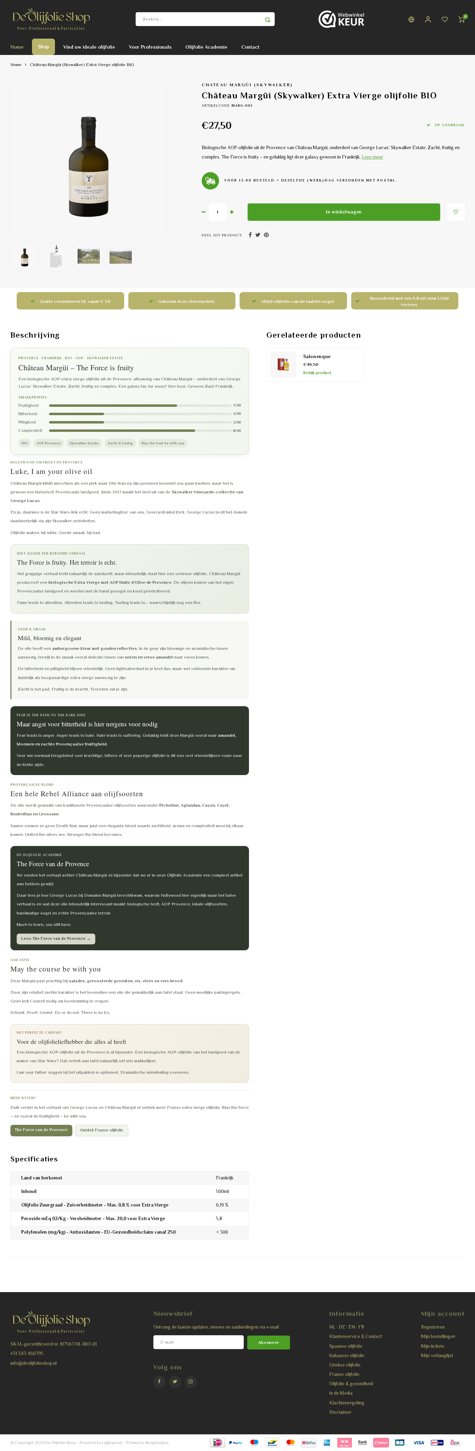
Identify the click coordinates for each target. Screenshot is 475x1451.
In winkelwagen (344, 212)
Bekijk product (317, 372)
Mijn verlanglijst (437, 1355)
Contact (250, 47)
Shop (43, 46)
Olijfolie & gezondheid (351, 1383)
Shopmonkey (157, 1442)
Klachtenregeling (346, 1402)
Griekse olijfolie (345, 1365)
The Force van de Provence (41, 1130)
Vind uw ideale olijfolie (89, 47)
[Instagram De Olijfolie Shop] (191, 1382)
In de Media (341, 1393)
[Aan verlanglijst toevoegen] (456, 212)
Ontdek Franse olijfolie (101, 1130)
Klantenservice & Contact (355, 1336)
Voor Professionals (150, 47)
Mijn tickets (432, 1346)
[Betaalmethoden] (217, 1442)
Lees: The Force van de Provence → (56, 938)
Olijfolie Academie (206, 47)
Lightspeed (112, 1442)
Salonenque (317, 356)
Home (17, 47)
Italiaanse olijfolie (346, 1355)
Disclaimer (340, 1412)
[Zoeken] (268, 19)
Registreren (433, 1327)
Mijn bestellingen (438, 1336)
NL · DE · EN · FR (346, 1327)
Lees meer (372, 157)
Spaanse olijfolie (345, 1346)
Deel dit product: (222, 235)
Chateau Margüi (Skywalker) (247, 84)
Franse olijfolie (344, 1374)
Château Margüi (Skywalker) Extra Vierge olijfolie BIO (82, 64)
